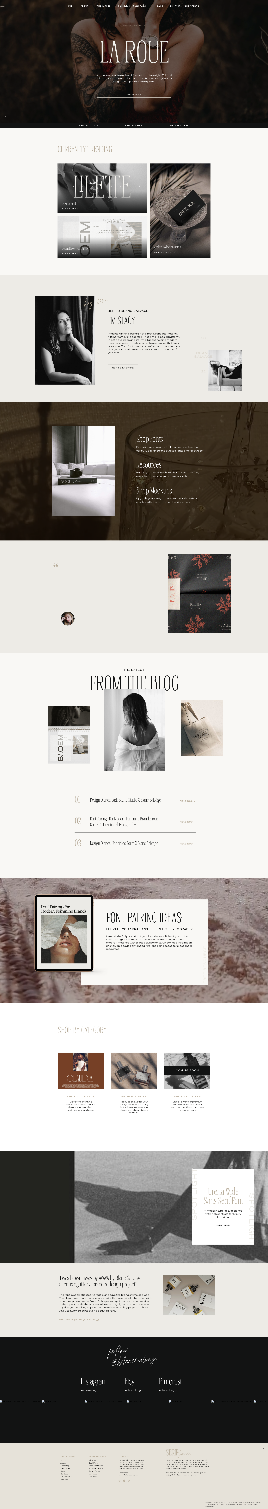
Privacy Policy (255, 1502)
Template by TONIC (215, 1504)
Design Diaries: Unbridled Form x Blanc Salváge (124, 843)
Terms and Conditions (238, 1502)
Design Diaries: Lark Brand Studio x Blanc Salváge (125, 800)
